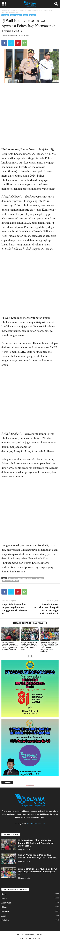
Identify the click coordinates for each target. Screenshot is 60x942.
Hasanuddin (12, 35)
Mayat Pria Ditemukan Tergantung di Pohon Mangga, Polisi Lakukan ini (14, 609)
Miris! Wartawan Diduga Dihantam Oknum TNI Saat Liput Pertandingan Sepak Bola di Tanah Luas (9, 645)
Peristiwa (5, 920)
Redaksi (40, 934)
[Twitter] (11, 43)
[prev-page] (28, 655)
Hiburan (4, 907)
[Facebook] (4, 43)
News (25, 15)
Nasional (5, 911)
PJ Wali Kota (38, 578)
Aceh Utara (6, 640)
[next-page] (31, 655)
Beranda (4, 10)
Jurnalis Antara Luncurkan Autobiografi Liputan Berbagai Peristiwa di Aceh (45, 609)
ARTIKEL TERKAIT (22, 623)
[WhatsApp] (24, 43)
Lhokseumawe (16, 15)
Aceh (3, 916)
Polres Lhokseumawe (10, 581)
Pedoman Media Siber (25, 934)
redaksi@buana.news (36, 823)
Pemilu (32, 15)
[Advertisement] (30, 116)
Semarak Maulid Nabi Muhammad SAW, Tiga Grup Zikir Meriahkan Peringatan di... (37, 871)
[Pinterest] (18, 43)
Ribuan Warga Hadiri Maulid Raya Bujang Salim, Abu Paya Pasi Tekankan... (38, 856)
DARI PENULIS (38, 623)
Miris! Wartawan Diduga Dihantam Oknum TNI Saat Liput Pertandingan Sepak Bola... (36, 843)
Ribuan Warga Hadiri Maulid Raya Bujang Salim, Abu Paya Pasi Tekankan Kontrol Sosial (29, 645)
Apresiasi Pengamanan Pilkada (20, 578)
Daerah (12, 10)
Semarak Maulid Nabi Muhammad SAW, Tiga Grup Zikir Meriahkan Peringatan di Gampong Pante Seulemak (49, 646)
